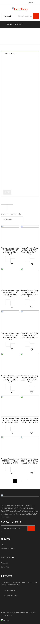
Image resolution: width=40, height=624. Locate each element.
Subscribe (31, 528)
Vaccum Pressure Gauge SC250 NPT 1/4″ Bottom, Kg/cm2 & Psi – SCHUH (30, 420)
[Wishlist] (12, 260)
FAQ (2, 545)
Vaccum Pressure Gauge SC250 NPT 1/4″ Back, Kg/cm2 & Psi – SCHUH (10, 420)
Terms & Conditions (8, 549)
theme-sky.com (6, 615)
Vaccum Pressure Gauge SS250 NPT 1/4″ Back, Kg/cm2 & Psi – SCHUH (10, 461)
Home (4, 38)
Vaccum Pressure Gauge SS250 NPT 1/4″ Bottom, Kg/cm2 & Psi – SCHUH (30, 461)
